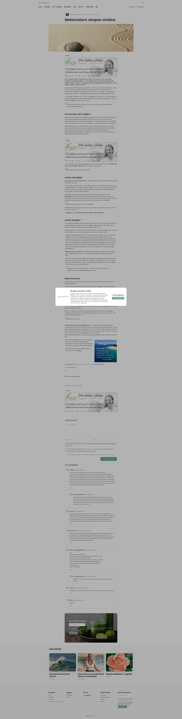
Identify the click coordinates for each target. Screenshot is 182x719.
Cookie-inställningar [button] (118, 295)
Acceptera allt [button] (118, 298)
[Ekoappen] (63, 297)
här (86, 303)
